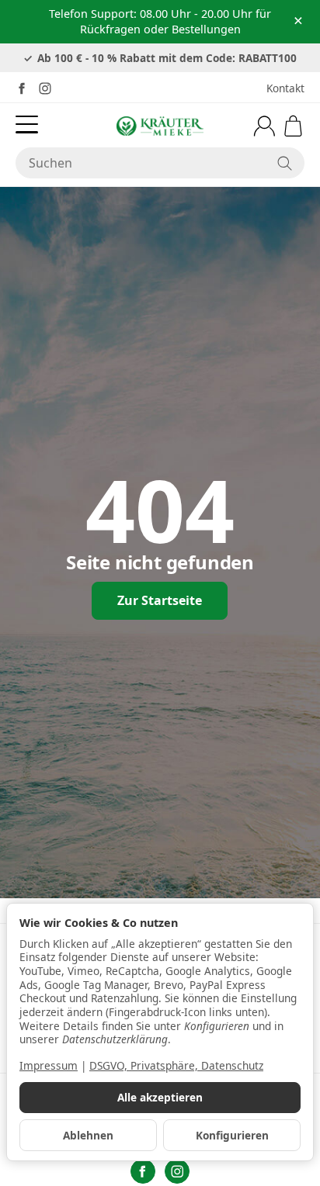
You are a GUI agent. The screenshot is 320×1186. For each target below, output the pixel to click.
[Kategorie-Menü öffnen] (27, 124)
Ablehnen (88, 1135)
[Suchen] (284, 162)
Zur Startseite (159, 600)
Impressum (48, 1065)
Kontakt (285, 88)
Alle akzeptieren (160, 1097)
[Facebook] (22, 88)
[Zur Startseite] (160, 125)
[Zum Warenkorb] (293, 126)
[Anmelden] (264, 126)
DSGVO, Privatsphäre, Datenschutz (176, 1065)
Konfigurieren (232, 1135)
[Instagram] (45, 88)
